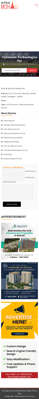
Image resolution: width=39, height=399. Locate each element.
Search (32, 70)
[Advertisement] (19, 30)
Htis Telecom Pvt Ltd (11, 129)
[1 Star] (2, 88)
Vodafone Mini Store (11, 142)
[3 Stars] (6, 88)
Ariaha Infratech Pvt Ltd (12, 159)
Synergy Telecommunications (14, 125)
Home (7, 64)
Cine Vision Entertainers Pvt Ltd (15, 150)
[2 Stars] (4, 88)
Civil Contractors (12, 104)
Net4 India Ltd (9, 121)
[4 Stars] (9, 88)
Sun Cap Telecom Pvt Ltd (13, 146)
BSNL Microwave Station (13, 137)
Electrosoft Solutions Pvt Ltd (14, 133)
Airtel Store (8, 154)
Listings (13, 64)
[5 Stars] (11, 88)
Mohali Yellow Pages (24, 391)
